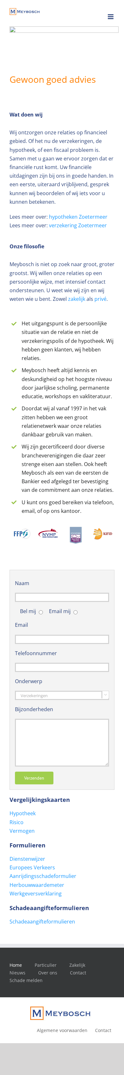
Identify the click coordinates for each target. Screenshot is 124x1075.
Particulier (46, 965)
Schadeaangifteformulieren (42, 921)
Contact (78, 973)
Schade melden (26, 980)
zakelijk (76, 298)
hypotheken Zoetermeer (78, 216)
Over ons (47, 973)
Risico (17, 822)
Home (16, 965)
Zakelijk (77, 965)
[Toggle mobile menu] (111, 16)
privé (100, 298)
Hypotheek (23, 813)
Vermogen (22, 830)
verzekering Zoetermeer (78, 225)
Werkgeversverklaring (36, 893)
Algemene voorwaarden (62, 1030)
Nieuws (17, 973)
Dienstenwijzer (27, 858)
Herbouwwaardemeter (37, 884)
